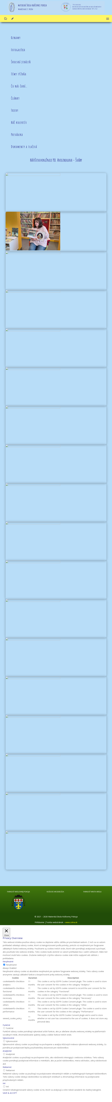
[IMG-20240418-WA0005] (33, 755)
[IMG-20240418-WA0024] (33, 369)
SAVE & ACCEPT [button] (10, 1093)
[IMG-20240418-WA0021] (33, 408)
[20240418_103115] (33, 330)
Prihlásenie (40, 922)
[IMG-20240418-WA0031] (33, 562)
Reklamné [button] (7, 1067)
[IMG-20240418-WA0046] (33, 794)
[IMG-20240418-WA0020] (33, 523)
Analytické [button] (7, 1051)
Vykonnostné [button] (8, 1038)
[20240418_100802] (33, 253)
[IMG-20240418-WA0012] (33, 717)
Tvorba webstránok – (61, 922)
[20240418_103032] (33, 292)
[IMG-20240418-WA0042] (33, 249)
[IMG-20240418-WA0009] (33, 678)
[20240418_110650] (33, 833)
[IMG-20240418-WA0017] (33, 485)
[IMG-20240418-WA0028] (33, 601)
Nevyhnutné (11, 964)
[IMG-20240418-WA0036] (33, 446)
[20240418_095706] (33, 175)
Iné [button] (4, 1083)
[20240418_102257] (33, 639)
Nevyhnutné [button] (8, 961)
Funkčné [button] (6, 1025)
